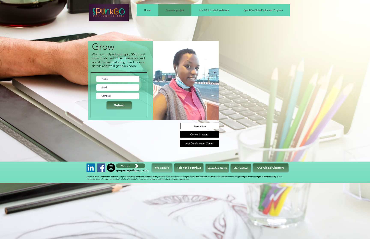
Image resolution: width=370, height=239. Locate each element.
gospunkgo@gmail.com (132, 170)
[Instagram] (111, 167)
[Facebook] (101, 167)
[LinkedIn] (91, 167)
